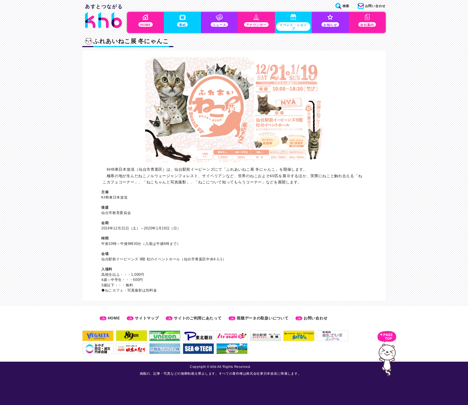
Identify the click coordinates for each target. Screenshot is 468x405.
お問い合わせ (315, 318)
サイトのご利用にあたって (198, 318)
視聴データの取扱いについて (262, 318)
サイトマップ (147, 318)
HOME (114, 318)
